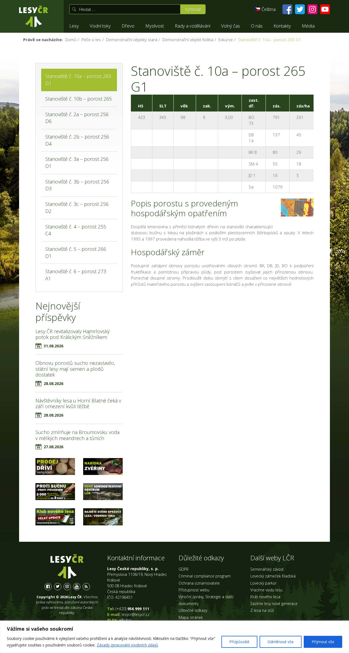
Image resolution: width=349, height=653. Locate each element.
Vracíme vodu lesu (266, 589)
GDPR (183, 569)
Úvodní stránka (33, 16)
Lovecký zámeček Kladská (273, 576)
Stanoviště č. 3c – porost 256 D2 (77, 207)
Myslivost (154, 26)
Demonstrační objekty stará (131, 39)
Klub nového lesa (265, 596)
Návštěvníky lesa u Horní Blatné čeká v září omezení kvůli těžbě (78, 403)
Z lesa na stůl (262, 610)
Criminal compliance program (205, 576)
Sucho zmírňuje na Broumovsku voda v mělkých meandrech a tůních (77, 435)
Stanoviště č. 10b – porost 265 (78, 98)
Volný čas (230, 26)
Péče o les (91, 39)
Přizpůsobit (239, 641)
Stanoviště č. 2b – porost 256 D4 (77, 140)
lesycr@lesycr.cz (135, 614)
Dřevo (128, 26)
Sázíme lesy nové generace (273, 603)
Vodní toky (100, 26)
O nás (257, 26)
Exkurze (225, 39)
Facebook (48, 586)
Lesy (74, 26)
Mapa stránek (191, 617)
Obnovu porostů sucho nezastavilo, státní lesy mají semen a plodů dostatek (75, 369)
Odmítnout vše (280, 641)
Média (308, 26)
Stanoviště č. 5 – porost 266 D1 (75, 252)
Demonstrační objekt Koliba (188, 39)
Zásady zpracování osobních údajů (127, 645)
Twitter (57, 586)
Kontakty (282, 26)
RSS (86, 586)
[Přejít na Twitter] (300, 9)
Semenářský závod (266, 569)
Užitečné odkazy (193, 610)
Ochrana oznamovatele (199, 583)
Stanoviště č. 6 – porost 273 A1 (75, 275)
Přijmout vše (323, 641)
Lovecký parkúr (263, 583)
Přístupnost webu (194, 589)
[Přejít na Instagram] (312, 9)
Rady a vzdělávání (192, 26)
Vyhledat (193, 9)
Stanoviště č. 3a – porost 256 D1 (77, 162)
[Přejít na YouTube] (325, 9)
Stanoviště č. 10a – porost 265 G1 (78, 79)
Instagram (67, 586)
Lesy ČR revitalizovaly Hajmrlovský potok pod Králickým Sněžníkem (72, 334)
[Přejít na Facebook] (287, 9)
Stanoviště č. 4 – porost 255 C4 (75, 230)
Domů (70, 39)
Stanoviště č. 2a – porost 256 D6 (77, 118)
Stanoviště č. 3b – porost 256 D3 (77, 185)
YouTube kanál (76, 586)
